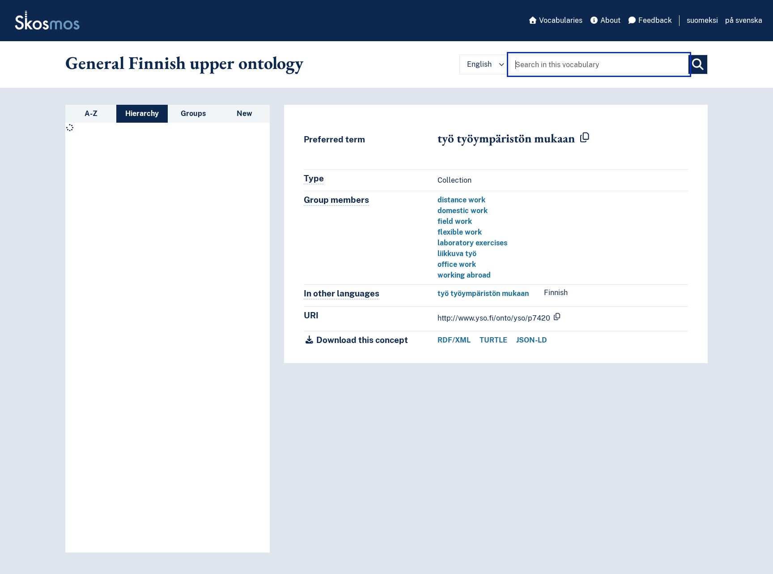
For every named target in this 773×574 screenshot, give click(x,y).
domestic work (462, 210)
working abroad (464, 275)
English (479, 64)
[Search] (698, 64)
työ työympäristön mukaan (483, 293)
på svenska (743, 20)
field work (454, 221)
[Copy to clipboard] (584, 138)
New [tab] (244, 113)
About (609, 20)
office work (456, 264)
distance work (461, 200)
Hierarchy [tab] (142, 113)
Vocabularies (559, 20)
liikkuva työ (456, 253)
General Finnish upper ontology (184, 62)
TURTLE (493, 340)
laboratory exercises (472, 243)
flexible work (459, 232)
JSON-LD (531, 340)
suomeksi (702, 20)
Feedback (654, 20)
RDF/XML (454, 340)
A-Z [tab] (91, 113)
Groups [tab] (193, 113)
